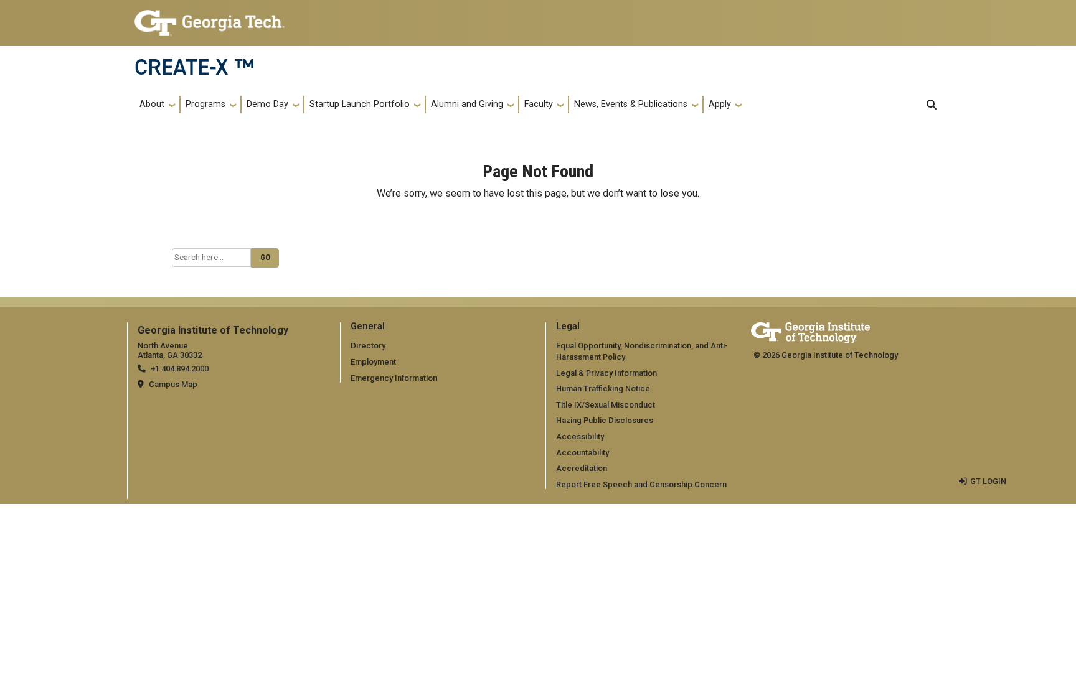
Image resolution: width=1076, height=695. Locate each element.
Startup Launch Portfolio (359, 104)
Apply (720, 104)
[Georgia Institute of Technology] (209, 18)
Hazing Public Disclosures (604, 420)
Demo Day (267, 104)
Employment (373, 361)
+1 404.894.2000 (180, 368)
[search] (932, 105)
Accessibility (580, 436)
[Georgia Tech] (810, 330)
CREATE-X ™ (194, 67)
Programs (205, 104)
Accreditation (581, 468)
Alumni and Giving (467, 104)
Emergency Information (394, 378)
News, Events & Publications (630, 104)
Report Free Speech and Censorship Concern (641, 484)
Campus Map (173, 384)
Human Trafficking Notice (603, 388)
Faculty (538, 104)
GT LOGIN (988, 481)
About (151, 104)
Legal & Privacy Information (606, 373)
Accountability (582, 452)
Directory (368, 345)
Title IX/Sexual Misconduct (605, 404)
